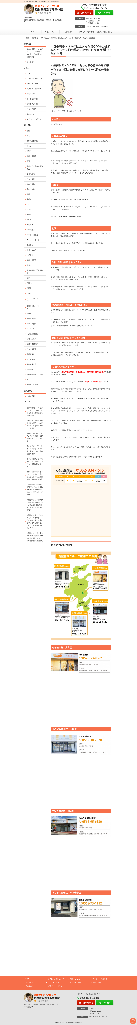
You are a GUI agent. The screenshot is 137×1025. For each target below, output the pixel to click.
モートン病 (31, 359)
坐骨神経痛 (31, 174)
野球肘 (29, 288)
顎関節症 (30, 369)
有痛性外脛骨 (31, 260)
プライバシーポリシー (35, 119)
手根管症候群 (31, 318)
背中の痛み (31, 230)
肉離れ (29, 283)
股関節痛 (30, 225)
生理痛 (29, 199)
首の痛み (30, 245)
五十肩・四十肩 (32, 235)
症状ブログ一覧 (32, 104)
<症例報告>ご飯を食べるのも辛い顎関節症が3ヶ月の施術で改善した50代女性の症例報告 (35, 537)
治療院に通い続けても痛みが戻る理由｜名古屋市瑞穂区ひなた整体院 (35, 437)
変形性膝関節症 (32, 344)
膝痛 (28, 194)
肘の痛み (30, 219)
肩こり (29, 136)
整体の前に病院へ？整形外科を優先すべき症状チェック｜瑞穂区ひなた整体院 (35, 424)
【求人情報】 (31, 396)
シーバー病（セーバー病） (35, 299)
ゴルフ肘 (30, 293)
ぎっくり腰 (31, 179)
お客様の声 (68, 32)
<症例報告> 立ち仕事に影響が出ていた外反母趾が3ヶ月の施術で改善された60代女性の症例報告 (35, 490)
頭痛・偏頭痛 (31, 156)
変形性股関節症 (32, 334)
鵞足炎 (29, 265)
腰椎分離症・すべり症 (35, 374)
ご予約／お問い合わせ (104, 32)
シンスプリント (32, 329)
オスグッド (31, 379)
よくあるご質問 (32, 99)
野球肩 (29, 313)
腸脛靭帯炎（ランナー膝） (35, 307)
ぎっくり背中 (31, 349)
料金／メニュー (50, 32)
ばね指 (29, 204)
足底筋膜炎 (31, 354)
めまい (29, 146)
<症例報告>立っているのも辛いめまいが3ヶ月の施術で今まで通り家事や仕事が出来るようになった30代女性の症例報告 (35, 521)
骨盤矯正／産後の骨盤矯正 (35, 167)
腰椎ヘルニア (31, 250)
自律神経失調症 (32, 141)
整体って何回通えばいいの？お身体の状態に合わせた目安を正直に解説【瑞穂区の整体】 (35, 475)
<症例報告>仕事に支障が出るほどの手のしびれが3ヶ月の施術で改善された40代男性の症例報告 (35, 505)
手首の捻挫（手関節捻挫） (35, 271)
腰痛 (28, 131)
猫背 (28, 161)
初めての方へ (31, 114)
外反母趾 (30, 255)
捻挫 (28, 278)
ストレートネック (33, 240)
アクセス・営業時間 (86, 32)
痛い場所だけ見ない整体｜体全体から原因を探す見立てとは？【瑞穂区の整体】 (35, 450)
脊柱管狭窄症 (31, 364)
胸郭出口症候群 (32, 385)
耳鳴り (29, 151)
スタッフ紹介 (31, 109)
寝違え (29, 209)
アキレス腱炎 (31, 324)
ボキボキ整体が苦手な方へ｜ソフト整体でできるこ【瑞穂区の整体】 (35, 462)
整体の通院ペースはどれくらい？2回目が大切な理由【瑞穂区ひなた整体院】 (35, 53)
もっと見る (31, 62)
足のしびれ (31, 184)
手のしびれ (31, 189)
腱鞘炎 (29, 214)
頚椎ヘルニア (31, 339)
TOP (32, 32)
